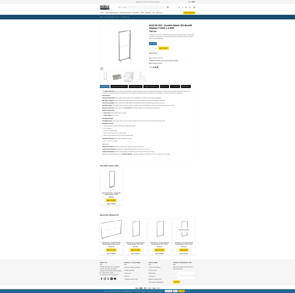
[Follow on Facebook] (188, 2)
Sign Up (176, 282)
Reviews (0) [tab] (164, 86)
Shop (101, 12)
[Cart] (194, 7)
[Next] (142, 47)
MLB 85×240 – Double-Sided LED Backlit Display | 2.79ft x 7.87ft (184, 243)
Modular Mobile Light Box (111, 17)
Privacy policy (153, 270)
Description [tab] (104, 86)
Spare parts (127, 273)
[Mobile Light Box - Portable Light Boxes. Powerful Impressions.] (107, 7)
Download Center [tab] (135, 86)
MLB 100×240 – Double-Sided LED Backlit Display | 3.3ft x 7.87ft (159, 243)
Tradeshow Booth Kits (131, 279)
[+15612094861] (183, 7)
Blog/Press (135, 12)
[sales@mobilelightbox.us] (179, 7)
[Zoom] (101, 68)
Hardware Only (125, 17)
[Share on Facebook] (150, 67)
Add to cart (163, 48)
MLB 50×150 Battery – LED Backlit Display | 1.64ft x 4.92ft (111, 193)
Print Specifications (111, 12)
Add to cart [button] (111, 200)
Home (101, 17)
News (142, 12)
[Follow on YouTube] (194, 2)
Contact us (152, 276)
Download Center (125, 12)
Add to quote (153, 53)
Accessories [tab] (175, 86)
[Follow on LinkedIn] (192, 2)
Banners (126, 276)
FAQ (153, 12)
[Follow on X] (191, 2)
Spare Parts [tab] (186, 86)
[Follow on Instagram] (105, 278)
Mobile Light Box (157, 63)
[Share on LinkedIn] (157, 67)
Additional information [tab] (119, 86)
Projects (148, 12)
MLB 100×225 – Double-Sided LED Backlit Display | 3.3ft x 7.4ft (135, 243)
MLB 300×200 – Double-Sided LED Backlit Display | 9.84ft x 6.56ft (111, 243)
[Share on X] (151, 67)
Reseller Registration (155, 279)
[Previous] (103, 47)
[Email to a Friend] (153, 67)
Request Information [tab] (151, 86)
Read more (183, 250)
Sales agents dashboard (156, 282)
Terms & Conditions (154, 267)
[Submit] (167, 7)
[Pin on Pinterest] (155, 67)
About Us (159, 12)
